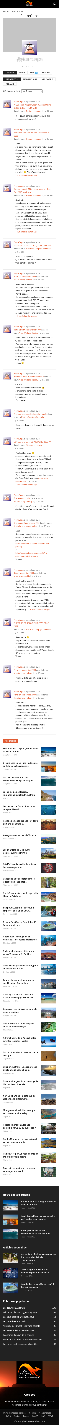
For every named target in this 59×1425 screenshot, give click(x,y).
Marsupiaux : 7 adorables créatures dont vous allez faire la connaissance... (38, 1257)
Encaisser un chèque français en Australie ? (33, 245)
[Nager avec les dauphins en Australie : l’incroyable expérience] (48, 940)
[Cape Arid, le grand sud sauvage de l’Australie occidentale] (48, 1085)
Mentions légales (46, 1413)
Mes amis (9, 84)
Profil (22, 73)
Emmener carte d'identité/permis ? (29, 377)
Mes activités (11, 79)
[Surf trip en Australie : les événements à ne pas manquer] (48, 781)
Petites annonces (33, 111)
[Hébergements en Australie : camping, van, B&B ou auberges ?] (48, 1128)
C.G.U (8, 1416)
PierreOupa (18, 102)
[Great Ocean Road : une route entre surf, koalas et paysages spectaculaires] (48, 766)
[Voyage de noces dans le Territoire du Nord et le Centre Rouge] (48, 824)
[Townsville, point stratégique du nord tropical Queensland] (48, 984)
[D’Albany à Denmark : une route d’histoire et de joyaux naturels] (48, 998)
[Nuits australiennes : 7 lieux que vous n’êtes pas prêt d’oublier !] (48, 955)
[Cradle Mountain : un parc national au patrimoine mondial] (48, 1143)
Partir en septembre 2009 (25, 276)
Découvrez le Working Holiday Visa (20, 1312)
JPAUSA (35, 1416)
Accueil (6, 11)
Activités (9, 73)
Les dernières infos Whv (14, 1321)
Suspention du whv (22, 498)
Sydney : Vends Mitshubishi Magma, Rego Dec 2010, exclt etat (32, 190)
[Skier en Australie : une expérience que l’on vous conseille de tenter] (48, 1070)
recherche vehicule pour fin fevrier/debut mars (31, 134)
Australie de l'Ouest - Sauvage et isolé (21, 1325)
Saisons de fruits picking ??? (26, 523)
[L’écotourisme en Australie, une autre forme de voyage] (48, 1027)
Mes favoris (47, 79)
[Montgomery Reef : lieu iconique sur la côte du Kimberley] (48, 1114)
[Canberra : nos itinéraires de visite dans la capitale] (48, 1013)
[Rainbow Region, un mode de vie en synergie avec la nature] (48, 1157)
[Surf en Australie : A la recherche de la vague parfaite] (48, 1056)
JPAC (43, 1416)
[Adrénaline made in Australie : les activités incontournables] (48, 1041)
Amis (33, 73)
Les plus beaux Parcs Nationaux (18, 1316)
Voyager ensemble (34, 445)
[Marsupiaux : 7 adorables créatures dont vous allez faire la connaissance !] (10, 1258)
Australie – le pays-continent (38, 249)
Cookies (32, 1413)
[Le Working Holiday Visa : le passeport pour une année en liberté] (10, 1273)
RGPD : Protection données (14, 1413)
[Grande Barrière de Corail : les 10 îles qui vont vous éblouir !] (48, 926)
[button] (55, 4)
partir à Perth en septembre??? (27, 330)
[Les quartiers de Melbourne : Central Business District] (48, 853)
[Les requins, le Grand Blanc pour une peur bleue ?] (48, 810)
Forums (46, 73)
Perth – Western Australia (32, 417)
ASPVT (50, 1416)
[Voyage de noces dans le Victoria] (48, 839)
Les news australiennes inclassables (20, 1344)
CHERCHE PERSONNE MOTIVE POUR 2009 (31, 624)
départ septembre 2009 (24, 573)
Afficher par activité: (12, 91)
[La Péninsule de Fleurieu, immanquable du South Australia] (48, 795)
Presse (26, 1416)
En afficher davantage (27, 175)
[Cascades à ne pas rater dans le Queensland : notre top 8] (48, 882)
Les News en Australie (14, 1307)
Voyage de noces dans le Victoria (19, 835)
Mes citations (30, 79)
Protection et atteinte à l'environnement (22, 1339)
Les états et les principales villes (18, 1330)
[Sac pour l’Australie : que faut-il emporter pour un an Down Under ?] (48, 911)
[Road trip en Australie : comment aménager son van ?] (48, 1172)
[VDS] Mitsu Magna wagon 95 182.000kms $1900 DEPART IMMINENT (32, 106)
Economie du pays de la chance (18, 1334)
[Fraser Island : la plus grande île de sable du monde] (48, 752)
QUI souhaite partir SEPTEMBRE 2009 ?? (32, 442)
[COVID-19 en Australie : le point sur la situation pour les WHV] (48, 868)
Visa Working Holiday (23, 280)
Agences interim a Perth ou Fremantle (30, 414)
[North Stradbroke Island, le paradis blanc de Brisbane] (48, 897)
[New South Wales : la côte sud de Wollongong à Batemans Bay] (48, 1099)
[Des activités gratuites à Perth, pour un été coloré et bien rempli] (48, 969)
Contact (17, 1416)
